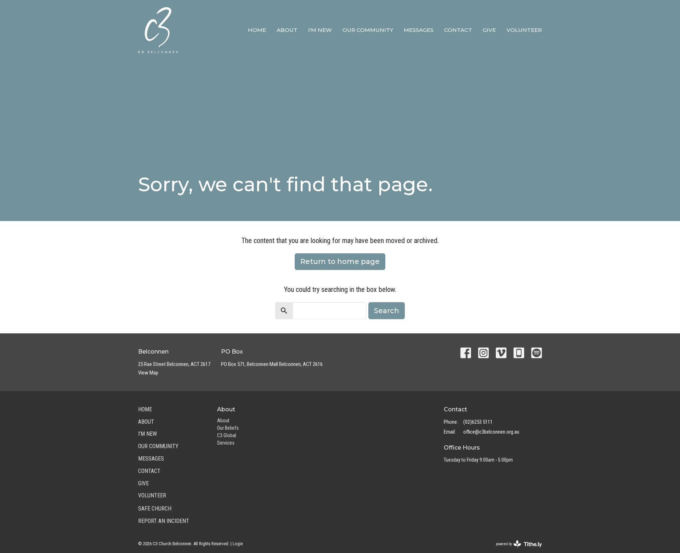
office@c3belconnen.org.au (491, 432)
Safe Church (154, 508)
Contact (458, 30)
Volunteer (524, 30)
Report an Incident (163, 521)
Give (489, 30)
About (287, 30)
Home (257, 30)
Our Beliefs (228, 428)
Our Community (367, 30)
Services (225, 443)
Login (238, 543)
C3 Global (226, 435)
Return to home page (340, 261)
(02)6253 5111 (478, 422)
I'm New (320, 30)
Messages (419, 30)
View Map (148, 372)
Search (386, 310)
